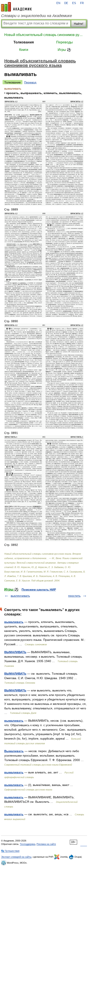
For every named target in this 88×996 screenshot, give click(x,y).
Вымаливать (14, 751)
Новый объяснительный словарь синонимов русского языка (44, 35)
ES (74, 3)
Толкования (23, 42)
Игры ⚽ (64, 50)
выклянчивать (20, 595)
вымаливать (13, 622)
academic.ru (16, 6)
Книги (23, 50)
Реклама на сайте (46, 844)
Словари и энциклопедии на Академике (36, 16)
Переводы (64, 42)
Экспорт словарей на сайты (16, 857)
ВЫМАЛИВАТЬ (15, 652)
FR (82, 3)
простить (74, 595)
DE (66, 3)
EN (58, 3)
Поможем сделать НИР (39, 589)
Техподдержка (27, 844)
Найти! (78, 23)
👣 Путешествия (10, 851)
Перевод (30, 82)
